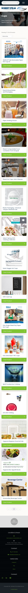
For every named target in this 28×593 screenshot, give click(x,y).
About (14, 569)
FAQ (14, 565)
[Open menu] (23, 3)
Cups (8, 22)
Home (3, 20)
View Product (7, 66)
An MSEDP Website (14, 589)
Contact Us (14, 562)
